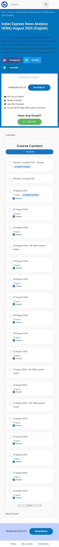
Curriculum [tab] (11, 135)
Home (13, 544)
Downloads (43, 544)
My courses (27, 544)
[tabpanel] (29, 324)
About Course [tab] (12, 513)
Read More (39, 87)
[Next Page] (40, 505)
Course (11, 12)
